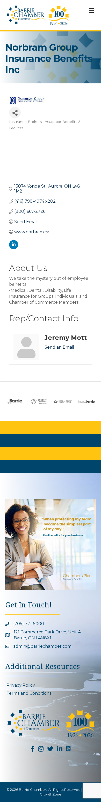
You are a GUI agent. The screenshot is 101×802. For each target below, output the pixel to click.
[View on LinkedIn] (13, 247)
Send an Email (59, 347)
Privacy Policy (20, 685)
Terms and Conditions (28, 693)
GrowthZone (50, 794)
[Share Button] (15, 112)
